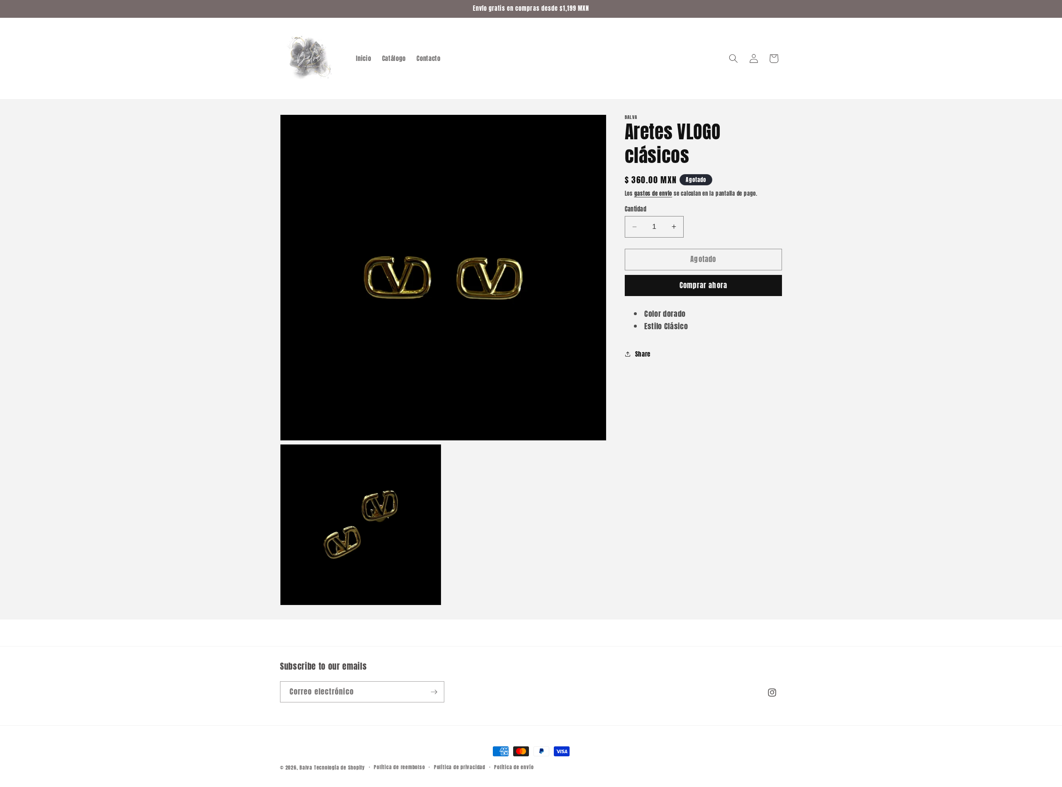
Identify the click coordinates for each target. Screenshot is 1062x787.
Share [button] (642, 354)
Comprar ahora (703, 285)
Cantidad (636, 209)
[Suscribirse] (434, 692)
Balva (306, 767)
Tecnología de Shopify (339, 767)
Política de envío (513, 767)
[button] (733, 58)
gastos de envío (653, 193)
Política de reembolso (399, 767)
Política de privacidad (459, 767)
